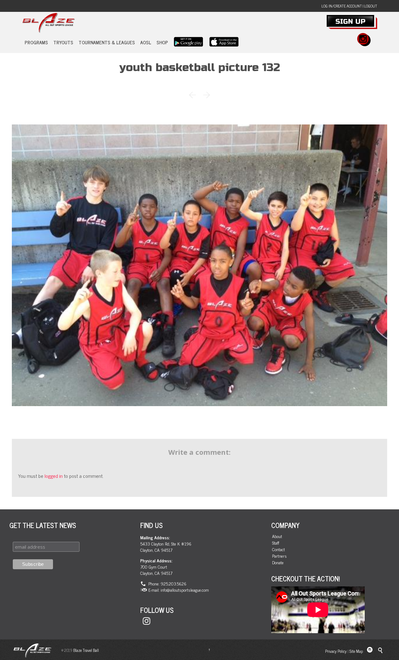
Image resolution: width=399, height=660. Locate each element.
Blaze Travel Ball (86, 650)
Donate (278, 562)
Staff (275, 543)
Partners (279, 556)
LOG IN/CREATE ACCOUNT (341, 6)
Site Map (356, 651)
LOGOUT (370, 6)
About (277, 536)
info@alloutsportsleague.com (185, 589)
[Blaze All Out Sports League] (48, 23)
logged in (54, 476)
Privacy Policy (336, 651)
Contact (278, 549)
